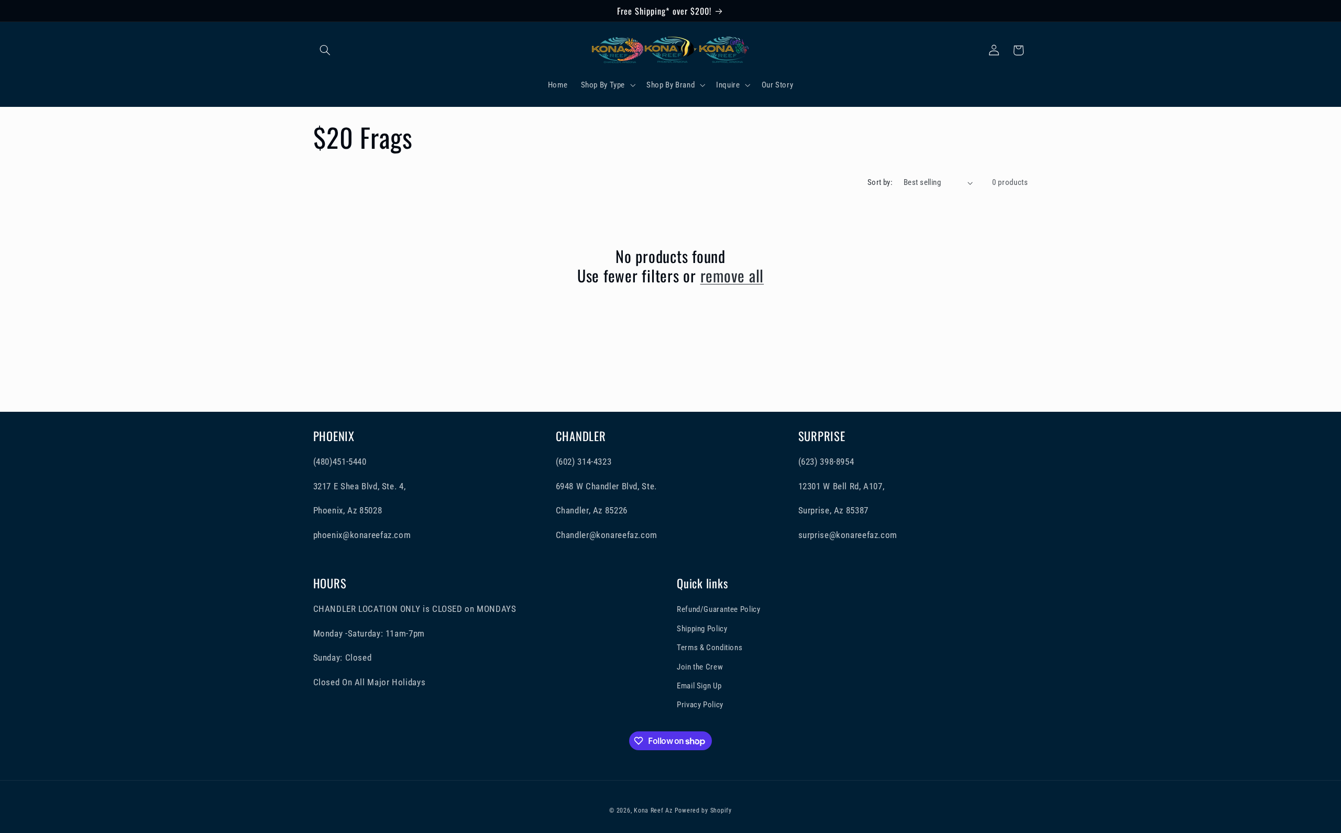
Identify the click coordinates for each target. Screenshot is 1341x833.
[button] (325, 50)
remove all (732, 276)
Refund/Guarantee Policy (719, 609)
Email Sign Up (699, 685)
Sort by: (880, 182)
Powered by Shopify (703, 810)
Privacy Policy (700, 704)
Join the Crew (700, 667)
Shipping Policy (702, 628)
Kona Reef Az (653, 810)
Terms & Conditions (709, 647)
